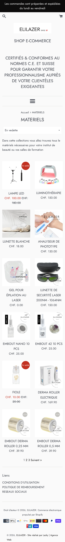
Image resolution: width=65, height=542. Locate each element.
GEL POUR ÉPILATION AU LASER (16, 295)
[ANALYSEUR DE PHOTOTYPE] (49, 224)
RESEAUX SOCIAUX (14, 492)
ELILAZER (31, 510)
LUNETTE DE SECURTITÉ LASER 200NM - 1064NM (48, 295)
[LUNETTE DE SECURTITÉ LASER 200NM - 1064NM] (49, 272)
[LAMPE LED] (16, 175)
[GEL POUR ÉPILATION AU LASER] (16, 272)
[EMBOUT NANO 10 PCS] (16, 326)
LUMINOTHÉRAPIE (48, 193)
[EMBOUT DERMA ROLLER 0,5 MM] (49, 423)
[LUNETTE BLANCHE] (16, 224)
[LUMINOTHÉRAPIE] (49, 175)
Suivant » (36, 460)
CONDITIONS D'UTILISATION (20, 482)
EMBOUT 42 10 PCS (48, 344)
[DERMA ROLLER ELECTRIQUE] (49, 374)
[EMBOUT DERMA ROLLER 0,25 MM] (16, 423)
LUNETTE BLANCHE (16, 241)
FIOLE (16, 392)
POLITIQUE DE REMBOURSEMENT (23, 487)
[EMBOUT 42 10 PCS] (49, 326)
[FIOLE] (16, 374)
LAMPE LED (16, 193)
